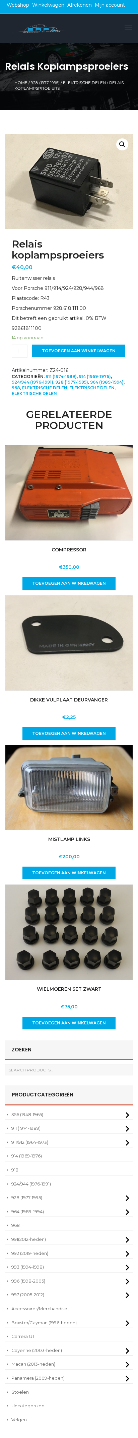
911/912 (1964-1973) (29, 1142)
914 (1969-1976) (95, 376)
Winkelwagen (48, 5)
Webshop (18, 5)
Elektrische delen (84, 82)
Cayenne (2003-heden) (36, 1350)
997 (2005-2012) (27, 1294)
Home (20, 82)
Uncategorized (28, 1405)
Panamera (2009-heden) (38, 1378)
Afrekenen (79, 5)
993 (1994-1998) (27, 1267)
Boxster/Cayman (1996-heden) (44, 1322)
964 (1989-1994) (107, 382)
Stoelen (20, 1392)
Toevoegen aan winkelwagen (79, 350)
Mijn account (110, 5)
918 (14, 1169)
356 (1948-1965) (27, 1114)
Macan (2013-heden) (33, 1364)
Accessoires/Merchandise (39, 1308)
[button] (122, 144)
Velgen (19, 1419)
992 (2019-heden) (29, 1253)
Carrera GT (22, 1336)
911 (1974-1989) (61, 376)
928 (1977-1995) (45, 82)
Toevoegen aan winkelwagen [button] (69, 583)
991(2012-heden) (28, 1239)
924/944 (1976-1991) (32, 382)
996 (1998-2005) (28, 1281)
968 (16, 387)
